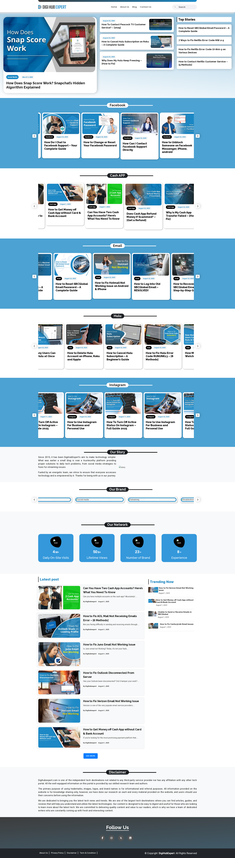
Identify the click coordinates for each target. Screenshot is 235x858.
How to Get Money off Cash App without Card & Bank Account (56, 213)
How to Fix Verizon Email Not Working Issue (111, 701)
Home (114, 7)
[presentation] (34, 136)
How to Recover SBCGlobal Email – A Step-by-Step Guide (171, 287)
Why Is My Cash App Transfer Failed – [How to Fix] (175, 216)
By (90, 601)
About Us (124, 7)
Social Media (12, 77)
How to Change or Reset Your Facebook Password (96, 144)
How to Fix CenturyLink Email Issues (177, 624)
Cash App (45, 204)
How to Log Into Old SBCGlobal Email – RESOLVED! (132, 287)
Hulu (43, 348)
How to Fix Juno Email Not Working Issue (109, 644)
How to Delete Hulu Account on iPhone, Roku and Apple (56, 356)
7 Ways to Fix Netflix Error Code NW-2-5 (201, 40)
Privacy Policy (57, 853)
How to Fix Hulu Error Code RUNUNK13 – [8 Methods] (133, 356)
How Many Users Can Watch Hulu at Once (171, 354)
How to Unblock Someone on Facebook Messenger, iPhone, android (173, 147)
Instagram (45, 417)
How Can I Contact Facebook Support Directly (131, 147)
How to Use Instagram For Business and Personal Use (55, 425)
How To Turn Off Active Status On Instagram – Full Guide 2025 (94, 425)
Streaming (116, 499)
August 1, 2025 (57, 204)
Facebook (45, 137)
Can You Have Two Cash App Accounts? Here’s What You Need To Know (96, 215)
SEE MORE (90, 756)
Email (43, 278)
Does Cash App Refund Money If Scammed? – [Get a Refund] (134, 217)
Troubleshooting (169, 499)
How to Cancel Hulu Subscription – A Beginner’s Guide (93, 356)
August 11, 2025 (97, 417)
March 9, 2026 (27, 77)
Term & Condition (88, 853)
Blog (134, 7)
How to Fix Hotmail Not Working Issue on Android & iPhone (96, 286)
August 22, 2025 (109, 21)
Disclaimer (72, 853)
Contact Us (145, 7)
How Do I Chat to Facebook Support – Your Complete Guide (56, 145)
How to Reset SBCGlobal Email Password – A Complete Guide (56, 287)
